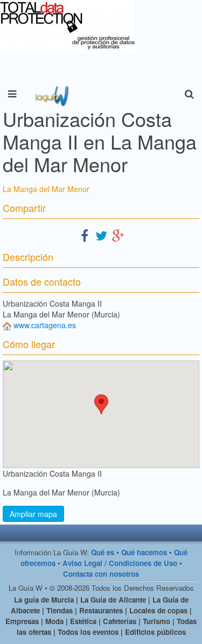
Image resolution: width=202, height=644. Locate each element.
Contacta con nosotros (101, 574)
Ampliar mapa (33, 513)
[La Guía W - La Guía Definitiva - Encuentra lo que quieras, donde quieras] (51, 94)
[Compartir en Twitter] (101, 234)
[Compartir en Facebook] (84, 234)
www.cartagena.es (44, 325)
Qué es (102, 552)
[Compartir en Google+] (118, 234)
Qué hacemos (144, 552)
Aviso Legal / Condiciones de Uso (119, 563)
